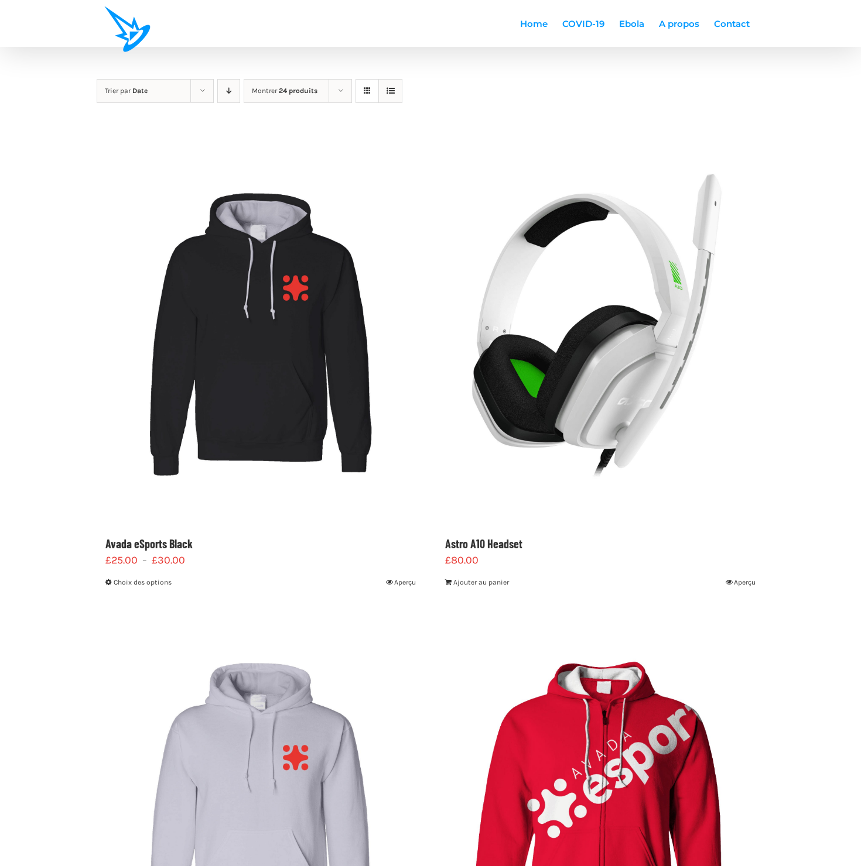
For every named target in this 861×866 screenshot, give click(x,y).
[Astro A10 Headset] (600, 330)
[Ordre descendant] (228, 91)
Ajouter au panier (481, 582)
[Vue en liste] (390, 91)
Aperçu (405, 582)
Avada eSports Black (149, 544)
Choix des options (143, 582)
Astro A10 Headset (483, 544)
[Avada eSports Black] (261, 330)
